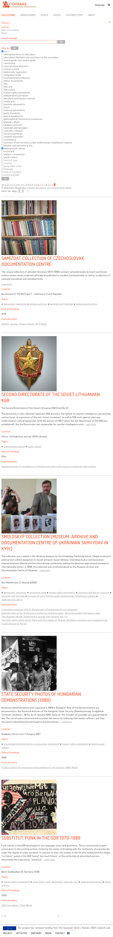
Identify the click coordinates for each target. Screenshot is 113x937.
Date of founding (10, 30)
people (44, 15)
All (2, 184)
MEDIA (48, 933)
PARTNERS (36, 933)
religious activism (38, 303)
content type (11, 160)
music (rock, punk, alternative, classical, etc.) (55, 881)
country (8, 163)
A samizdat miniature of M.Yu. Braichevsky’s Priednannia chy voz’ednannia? (39, 609)
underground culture (86, 303)
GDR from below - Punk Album (16, 905)
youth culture (34, 446)
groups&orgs (28, 15)
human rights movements (62, 592)
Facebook (69, 933)
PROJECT (7, 933)
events (57, 15)
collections (8, 15)
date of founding (12, 171)
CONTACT (60, 933)
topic (6, 51)
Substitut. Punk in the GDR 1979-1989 (41, 838)
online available (12, 174)
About (91, 15)
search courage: (9, 38)
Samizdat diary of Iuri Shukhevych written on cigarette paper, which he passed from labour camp (50, 613)
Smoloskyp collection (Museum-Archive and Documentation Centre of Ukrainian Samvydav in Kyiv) (54, 542)
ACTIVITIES (21, 933)
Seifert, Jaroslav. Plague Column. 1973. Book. (24, 323)
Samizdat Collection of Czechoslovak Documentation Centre (42, 261)
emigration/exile (37, 592)
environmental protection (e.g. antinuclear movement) (32, 743)
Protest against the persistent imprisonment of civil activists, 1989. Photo (39, 767)
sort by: (5, 27)
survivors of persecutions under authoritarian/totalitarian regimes (61, 596)
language (99, 5)
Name (4, 32)
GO (14, 48)
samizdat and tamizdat (61, 303)
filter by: (5, 48)
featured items (74, 15)
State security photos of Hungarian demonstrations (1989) (41, 697)
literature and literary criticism (93, 592)
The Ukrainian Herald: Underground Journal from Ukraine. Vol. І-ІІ (34, 616)
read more (6, 284)
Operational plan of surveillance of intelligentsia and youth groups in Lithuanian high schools (48, 466)
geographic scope (13, 166)
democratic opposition (15, 303)
